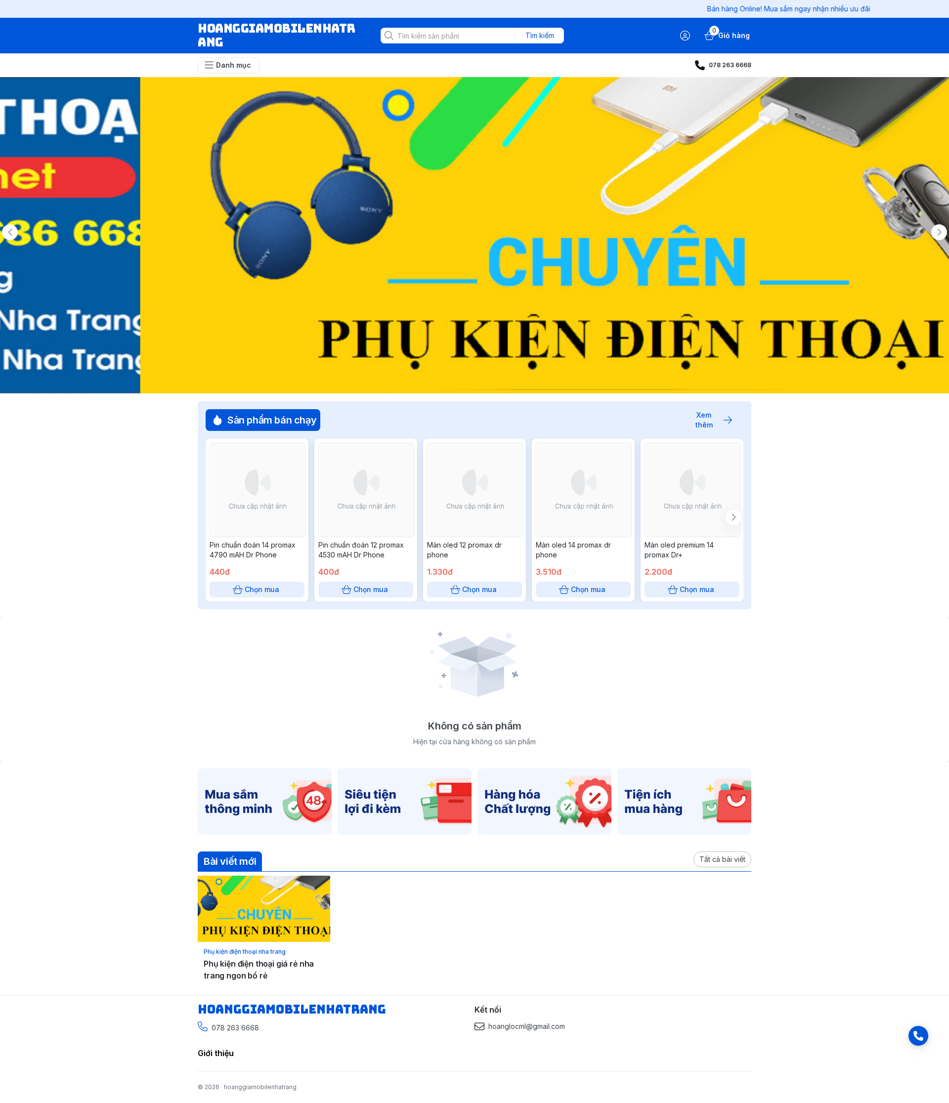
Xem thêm (704, 420)
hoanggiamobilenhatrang (260, 1087)
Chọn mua (262, 589)
